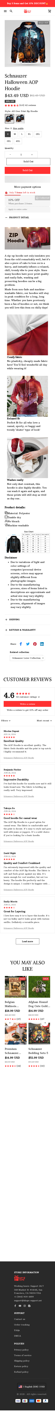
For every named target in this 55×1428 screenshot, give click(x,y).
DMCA (17, 1336)
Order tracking (22, 1324)
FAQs (17, 1330)
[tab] (21, 62)
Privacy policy (21, 1349)
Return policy (21, 1366)
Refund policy (21, 1372)
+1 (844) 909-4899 (24, 1296)
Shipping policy (21, 1360)
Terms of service (22, 1355)
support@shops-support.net (28, 1300)
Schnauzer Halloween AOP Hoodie (19, 758)
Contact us (19, 1319)
